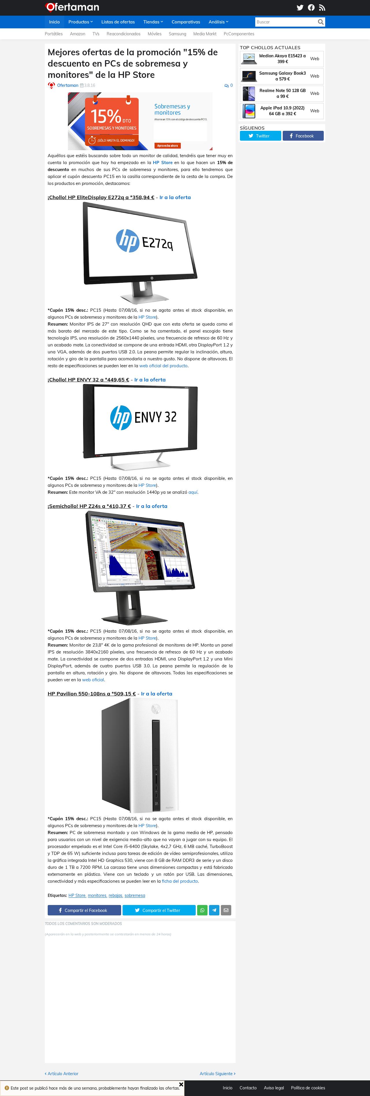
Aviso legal (274, 1088)
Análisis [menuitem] (217, 22)
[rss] (322, 8)
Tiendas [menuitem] (151, 22)
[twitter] (300, 8)
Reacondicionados (123, 33)
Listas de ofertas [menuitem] (118, 22)
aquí (192, 492)
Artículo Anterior (63, 1074)
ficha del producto (180, 881)
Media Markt (205, 33)
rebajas (115, 895)
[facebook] (311, 8)
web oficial (93, 679)
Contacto (248, 1088)
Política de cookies (308, 1088)
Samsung (177, 33)
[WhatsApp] (202, 910)
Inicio (227, 1088)
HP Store (162, 162)
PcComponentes (239, 33)
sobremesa (135, 895)
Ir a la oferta (175, 197)
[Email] (226, 910)
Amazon (77, 33)
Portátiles (54, 33)
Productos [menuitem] (79, 22)
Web (314, 58)
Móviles (155, 33)
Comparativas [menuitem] (186, 22)
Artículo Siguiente (216, 1074)
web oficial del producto (163, 365)
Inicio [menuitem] (54, 22)
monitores (97, 895)
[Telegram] (214, 910)
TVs (95, 33)
